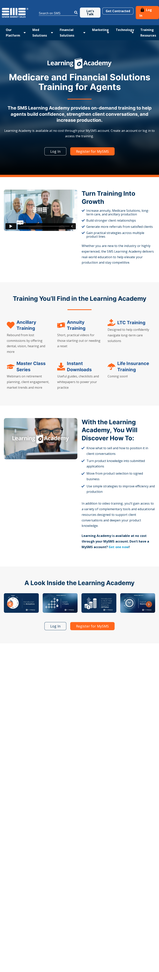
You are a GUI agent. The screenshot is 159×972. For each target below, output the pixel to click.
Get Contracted (118, 11)
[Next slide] (149, 604)
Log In (145, 13)
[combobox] (58, 12)
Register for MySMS (92, 151)
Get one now (119, 547)
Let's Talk (90, 12)
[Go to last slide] (10, 604)
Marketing (100, 30)
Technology (125, 30)
